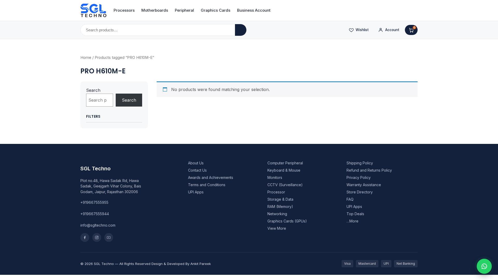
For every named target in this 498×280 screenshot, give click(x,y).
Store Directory (360, 192)
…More (352, 221)
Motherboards (154, 10)
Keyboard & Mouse (283, 170)
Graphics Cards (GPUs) (287, 221)
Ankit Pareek (200, 264)
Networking (277, 214)
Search (93, 90)
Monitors (274, 177)
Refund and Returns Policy (369, 170)
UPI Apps (196, 192)
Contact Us (197, 170)
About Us (196, 163)
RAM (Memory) (280, 206)
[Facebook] (84, 237)
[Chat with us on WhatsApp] (484, 266)
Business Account (254, 10)
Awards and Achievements (210, 177)
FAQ (350, 199)
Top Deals (355, 214)
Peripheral (184, 10)
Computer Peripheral (285, 163)
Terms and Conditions (206, 185)
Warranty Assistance (364, 185)
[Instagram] (96, 237)
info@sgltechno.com (97, 225)
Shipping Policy (360, 163)
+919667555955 (94, 202)
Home (85, 57)
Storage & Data (280, 199)
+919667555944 (94, 214)
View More (276, 228)
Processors (124, 10)
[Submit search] (240, 30)
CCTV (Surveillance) (285, 185)
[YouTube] (108, 237)
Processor (276, 192)
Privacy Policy (359, 177)
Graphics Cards (215, 10)
